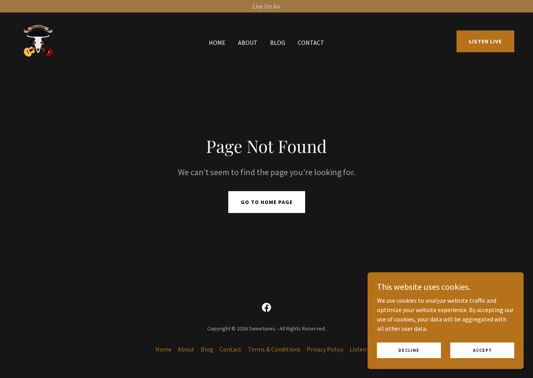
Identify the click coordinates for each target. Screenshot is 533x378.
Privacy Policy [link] (325, 349)
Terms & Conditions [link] (274, 349)
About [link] (248, 42)
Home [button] (163, 349)
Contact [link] (311, 42)
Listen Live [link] (364, 349)
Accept (482, 350)
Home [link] (217, 42)
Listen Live (485, 41)
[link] (38, 40)
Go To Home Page (267, 202)
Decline (408, 350)
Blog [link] (277, 42)
